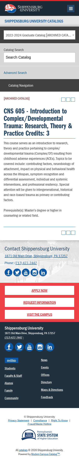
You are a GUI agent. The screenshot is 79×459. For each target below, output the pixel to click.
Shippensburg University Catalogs (34, 21)
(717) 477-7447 (26, 262)
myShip (11, 360)
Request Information (39, 302)
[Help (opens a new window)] (73, 100)
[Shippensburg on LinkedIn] (49, 347)
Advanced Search (15, 72)
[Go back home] (23, 8)
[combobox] (39, 35)
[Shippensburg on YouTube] (29, 347)
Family (8, 390)
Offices (45, 375)
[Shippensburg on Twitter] (19, 347)
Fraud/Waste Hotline (39, 423)
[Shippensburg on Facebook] (9, 347)
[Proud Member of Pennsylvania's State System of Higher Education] (39, 434)
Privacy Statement (18, 420)
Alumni (9, 383)
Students (10, 368)
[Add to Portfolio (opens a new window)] (63, 100)
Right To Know (59, 420)
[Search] (71, 57)
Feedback (47, 397)
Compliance (40, 420)
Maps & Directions (52, 390)
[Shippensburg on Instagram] (39, 347)
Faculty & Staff (13, 375)
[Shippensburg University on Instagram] (34, 272)
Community (11, 398)
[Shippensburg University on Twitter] (17, 272)
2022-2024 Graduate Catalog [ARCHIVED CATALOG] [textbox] (40, 35)
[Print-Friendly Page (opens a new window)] (68, 100)
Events (45, 367)
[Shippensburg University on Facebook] (8, 272)
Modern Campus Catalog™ (45, 454)
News (44, 360)
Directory (46, 382)
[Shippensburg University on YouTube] (26, 272)
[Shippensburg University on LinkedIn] (43, 272)
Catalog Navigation (20, 85)
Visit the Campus (39, 314)
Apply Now (39, 290)
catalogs (23, 450)
